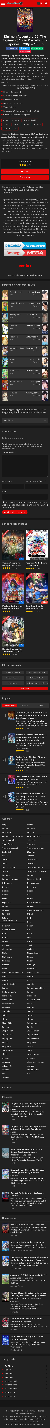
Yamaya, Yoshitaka (33, 393)
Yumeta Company (19, 96)
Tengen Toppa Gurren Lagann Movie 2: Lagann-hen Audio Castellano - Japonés (28, 1106)
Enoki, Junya (34, 303)
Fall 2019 (8, 1374)
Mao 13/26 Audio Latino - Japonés (27, 1225)
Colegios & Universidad (37, 871)
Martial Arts (7, 957)
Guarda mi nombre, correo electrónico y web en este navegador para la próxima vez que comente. (25, 505)
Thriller (5, 1054)
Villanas (5, 1070)
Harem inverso (8, 930)
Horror (5, 937)
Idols (29, 937)
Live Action (7, 949)
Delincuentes (33, 883)
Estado (36, 678)
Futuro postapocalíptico (9, 919)
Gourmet (6, 926)
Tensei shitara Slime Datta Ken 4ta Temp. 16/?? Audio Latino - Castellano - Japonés (31, 796)
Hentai (5, 933)
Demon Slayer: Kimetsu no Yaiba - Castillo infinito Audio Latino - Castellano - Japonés (31, 715)
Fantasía (37, 124)
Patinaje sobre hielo (36, 988)
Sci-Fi (4, 1015)
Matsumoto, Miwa (33, 337)
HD (15, 129)
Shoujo (5, 1019)
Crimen (30, 875)
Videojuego (7, 1066)
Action (5, 829)
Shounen (30, 726)
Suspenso (6, 1046)
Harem (30, 926)
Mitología (31, 965)
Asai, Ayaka (35, 382)
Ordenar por (37, 683)
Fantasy (5, 910)
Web (4, 492)
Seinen (30, 1015)
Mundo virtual (33, 972)
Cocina (5, 871)
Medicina (6, 961)
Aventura (16, 120)
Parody (5, 988)
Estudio (12, 678)
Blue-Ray (31, 852)
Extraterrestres (34, 902)
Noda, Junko (34, 359)
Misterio (27, 767)
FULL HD (7, 129)
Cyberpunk (7, 883)
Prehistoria (7, 996)
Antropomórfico (34, 836)
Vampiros (31, 1058)
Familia (27, 124)
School (30, 1011)
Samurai (30, 1008)
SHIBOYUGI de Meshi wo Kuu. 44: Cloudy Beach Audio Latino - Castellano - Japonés (26, 1152)
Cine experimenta (35, 867)
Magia (4, 953)
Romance (6, 1008)
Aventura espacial (10, 848)
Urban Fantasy (33, 1054)
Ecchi (42, 743)
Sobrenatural (41, 726)
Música (30, 976)
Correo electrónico (35, 481)
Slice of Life (7, 1023)
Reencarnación (22, 748)
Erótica (30, 899)
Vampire (5, 1058)
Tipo (12, 683)
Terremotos (7, 1050)
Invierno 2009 (11, 1389)
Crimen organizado (10, 879)
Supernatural (33, 1035)
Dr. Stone (9, 1366)
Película (12, 107)
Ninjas (29, 980)
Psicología (31, 996)
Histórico (43, 723)
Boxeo (5, 856)
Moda (4, 969)
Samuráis (6, 1011)
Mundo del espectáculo (12, 972)
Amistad (30, 832)
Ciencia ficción (30, 120)
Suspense (31, 1043)
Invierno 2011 (10, 1392)
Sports (30, 1027)
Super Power (33, 1031)
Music (4, 976)
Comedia (6, 124)
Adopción (31, 829)
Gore (29, 922)
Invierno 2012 (11, 1396)
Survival (5, 1043)
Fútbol (30, 914)
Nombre (7, 481)
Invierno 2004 (11, 1385)
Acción (5, 120)
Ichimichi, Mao (34, 292)
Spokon (5, 1027)
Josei (29, 945)
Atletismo (31, 840)
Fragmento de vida (35, 910)
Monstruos (20, 726)
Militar (29, 961)
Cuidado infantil (34, 879)
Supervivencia (33, 1039)
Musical (5, 980)
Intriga (5, 941)
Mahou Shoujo (33, 953)
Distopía (5, 891)
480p (4, 825)
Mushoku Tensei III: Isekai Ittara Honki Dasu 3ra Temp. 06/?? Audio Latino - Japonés (31, 737)
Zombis (5, 1078)
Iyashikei (6, 945)
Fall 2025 (9, 1377)
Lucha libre (32, 949)
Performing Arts (9, 992)
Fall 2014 (8, 1370)
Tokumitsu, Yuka (33, 326)
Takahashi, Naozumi (34, 370)
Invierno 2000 (11, 1381)
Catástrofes (32, 860)
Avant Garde (7, 844)
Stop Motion (7, 1031)
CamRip (30, 856)
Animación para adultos (12, 836)
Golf (29, 918)
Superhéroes (7, 1035)
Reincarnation (8, 1004)
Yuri (28, 1074)
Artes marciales (38, 763)
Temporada (36, 673)
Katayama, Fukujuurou (35, 348)
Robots (30, 1004)
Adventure (6, 832)
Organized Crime (9, 984)
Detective (31, 887)
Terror (29, 1050)
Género (12, 673)
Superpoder (7, 1039)
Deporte (5, 887)
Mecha (30, 957)
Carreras (5, 860)
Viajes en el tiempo (35, 1062)
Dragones (31, 891)
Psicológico (7, 1000)
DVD (29, 895)
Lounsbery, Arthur (33, 314)
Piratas (30, 992)
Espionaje (6, 902)
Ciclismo (31, 864)
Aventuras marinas (35, 848)
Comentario (9, 452)
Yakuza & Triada (33, 1070)
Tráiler (26, 171)
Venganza (6, 1062)
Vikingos (30, 1066)
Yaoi (3, 1074)
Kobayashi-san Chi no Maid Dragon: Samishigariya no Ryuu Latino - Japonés (27, 1172)
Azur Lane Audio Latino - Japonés (27, 1242)
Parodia (30, 984)
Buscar (26, 689)
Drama (17, 124)
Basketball (6, 852)
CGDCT (5, 864)
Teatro (30, 1046)
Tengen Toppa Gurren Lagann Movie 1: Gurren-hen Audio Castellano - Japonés (28, 1129)
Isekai (39, 746)
